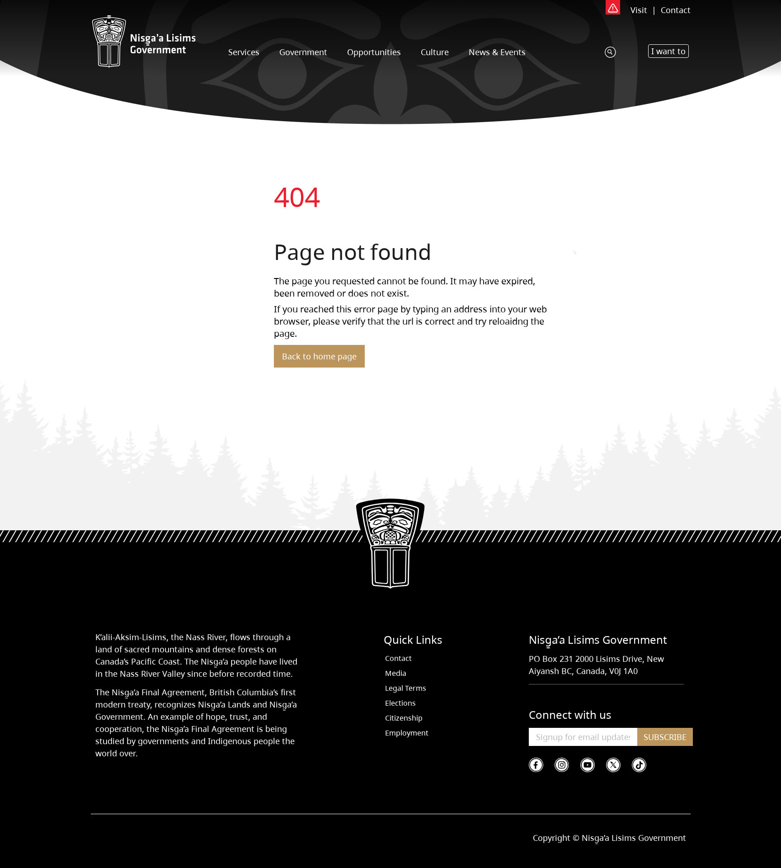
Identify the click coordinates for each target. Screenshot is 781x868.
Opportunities (374, 52)
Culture (435, 52)
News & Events (497, 52)
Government (303, 52)
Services (243, 52)
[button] (668, 51)
